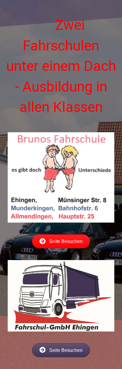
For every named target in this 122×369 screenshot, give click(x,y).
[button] (61, 241)
